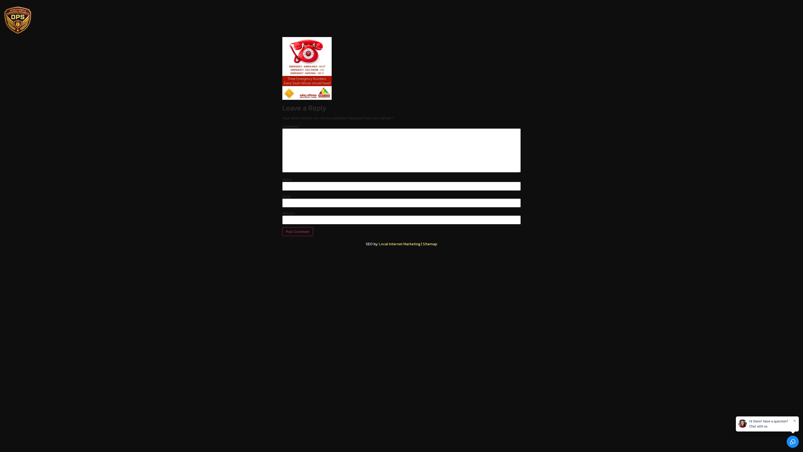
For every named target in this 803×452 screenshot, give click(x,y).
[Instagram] (401, 18)
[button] (669, 19)
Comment (291, 126)
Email (286, 196)
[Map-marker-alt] (423, 18)
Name (287, 179)
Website (288, 213)
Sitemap (430, 244)
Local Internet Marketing (399, 244)
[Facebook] (379, 18)
